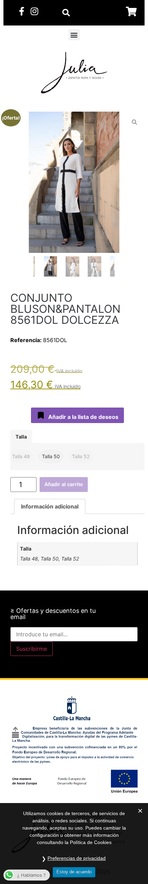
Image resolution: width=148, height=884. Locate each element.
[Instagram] (34, 11)
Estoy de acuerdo (74, 871)
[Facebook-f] (21, 11)
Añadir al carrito (63, 484)
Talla (21, 436)
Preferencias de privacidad (76, 858)
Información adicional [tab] (49, 506)
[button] (74, 34)
